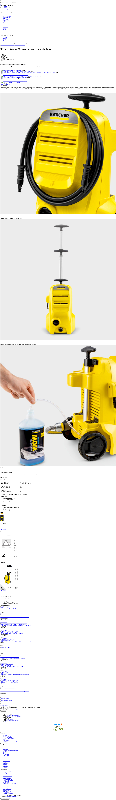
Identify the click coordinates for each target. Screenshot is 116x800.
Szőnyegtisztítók (6, 790)
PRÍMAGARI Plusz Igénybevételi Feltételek (11, 741)
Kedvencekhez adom (12, 64)
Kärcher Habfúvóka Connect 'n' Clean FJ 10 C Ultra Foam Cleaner (41, 72)
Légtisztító (5, 757)
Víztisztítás (5, 767)
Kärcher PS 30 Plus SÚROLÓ (21, 81)
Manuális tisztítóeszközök (8, 780)
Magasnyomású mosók (7, 41)
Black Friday (5, 751)
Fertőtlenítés (5, 773)
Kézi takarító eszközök (7, 777)
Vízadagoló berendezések (8, 793)
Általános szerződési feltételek (8, 738)
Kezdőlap (5, 37)
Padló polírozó (5, 762)
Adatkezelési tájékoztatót (16, 709)
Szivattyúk (5, 765)
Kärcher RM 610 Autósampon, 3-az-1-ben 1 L (30, 76)
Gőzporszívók (5, 752)
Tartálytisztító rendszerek (7, 791)
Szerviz (4, 23)
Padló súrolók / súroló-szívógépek (9, 783)
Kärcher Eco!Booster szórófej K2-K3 (24, 79)
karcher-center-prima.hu (9, 721)
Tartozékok (5, 18)
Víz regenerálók (6, 792)
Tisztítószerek (5, 19)
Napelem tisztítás (6, 782)
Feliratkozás (3, 710)
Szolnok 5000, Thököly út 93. (13, 715)
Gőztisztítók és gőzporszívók (8, 774)
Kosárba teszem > (4, 64)
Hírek (4, 24)
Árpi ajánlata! (5, 749)
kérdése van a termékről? (5, 84)
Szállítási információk (7, 736)
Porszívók (5, 764)
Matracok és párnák (6, 20)
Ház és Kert (5, 40)
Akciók (4, 21)
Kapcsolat (5, 29)
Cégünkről (5, 735)
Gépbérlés (5, 22)
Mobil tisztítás (5, 759)
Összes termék (5, 38)
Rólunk (4, 28)
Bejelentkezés (5, 10)
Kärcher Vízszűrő (13, 78)
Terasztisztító (5, 766)
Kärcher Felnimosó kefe (17, 70)
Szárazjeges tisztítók (7, 789)
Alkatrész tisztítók (6, 772)
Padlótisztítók (5, 763)
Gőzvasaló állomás (6, 754)
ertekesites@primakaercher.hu (12, 720)
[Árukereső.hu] (58, 725)
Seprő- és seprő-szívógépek (8, 788)
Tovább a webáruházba (5, 798)
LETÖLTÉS (3, 529)
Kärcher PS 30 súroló (15, 82)
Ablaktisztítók (5, 746)
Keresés (13, 2)
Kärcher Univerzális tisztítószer (21, 77)
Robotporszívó (6, 786)
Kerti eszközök (6, 755)
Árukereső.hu (58, 726)
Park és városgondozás (7, 784)
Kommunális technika (7, 778)
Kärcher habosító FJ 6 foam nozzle (23, 71)
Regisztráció (5, 9)
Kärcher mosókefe (13, 73)
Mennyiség (2, 61)
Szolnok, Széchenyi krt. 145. (7, 7)
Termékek (5, 39)
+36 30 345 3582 (3, 6)
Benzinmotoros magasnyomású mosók (10, 750)
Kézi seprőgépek (6, 756)
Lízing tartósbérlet (6, 740)
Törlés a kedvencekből (21, 64)
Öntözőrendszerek (6, 761)
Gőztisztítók (5, 753)
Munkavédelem (6, 781)
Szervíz (4, 739)
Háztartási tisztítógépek (7, 16)
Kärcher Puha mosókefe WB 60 (21, 75)
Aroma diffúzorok (6, 748)
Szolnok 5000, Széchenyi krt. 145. (14, 716)
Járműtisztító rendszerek (7, 776)
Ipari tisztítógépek (6, 17)
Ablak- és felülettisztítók (7, 771)
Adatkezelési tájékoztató (7, 737)
